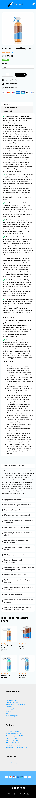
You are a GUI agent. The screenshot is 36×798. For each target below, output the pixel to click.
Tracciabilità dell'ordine (13, 700)
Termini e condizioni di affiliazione (16, 736)
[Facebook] (12, 788)
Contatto (8, 711)
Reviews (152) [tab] (7, 111)
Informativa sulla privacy (13, 733)
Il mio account (10, 698)
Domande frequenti (12, 716)
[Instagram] (18, 788)
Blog (7, 713)
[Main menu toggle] (3, 4)
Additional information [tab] (10, 107)
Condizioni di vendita (12, 731)
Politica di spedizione (12, 742)
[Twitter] (15, 788)
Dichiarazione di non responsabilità (17, 747)
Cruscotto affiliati (11, 709)
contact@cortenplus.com (14, 763)
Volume (4, 63)
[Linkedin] (21, 788)
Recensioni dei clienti (12, 702)
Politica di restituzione (12, 738)
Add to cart (21, 75)
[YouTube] (24, 788)
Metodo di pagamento (13, 745)
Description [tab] (6, 104)
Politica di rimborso (12, 740)
